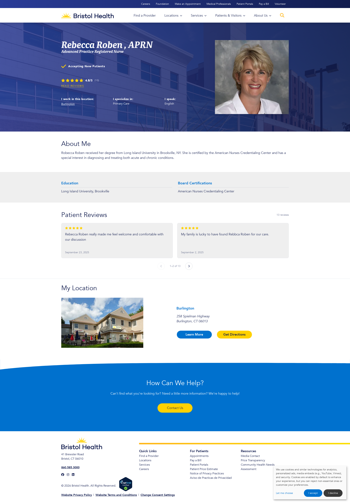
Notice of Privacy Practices (207, 473)
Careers (145, 4)
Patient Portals (245, 4)
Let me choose (284, 493)
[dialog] (309, 482)
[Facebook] (62, 475)
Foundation (162, 4)
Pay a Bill (264, 4)
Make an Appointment (188, 4)
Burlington (68, 104)
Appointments (199, 456)
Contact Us (175, 408)
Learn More (194, 334)
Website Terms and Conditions (116, 495)
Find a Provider (149, 456)
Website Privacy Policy (76, 495)
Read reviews (72, 86)
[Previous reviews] (161, 266)
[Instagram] (68, 475)
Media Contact (250, 456)
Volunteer (280, 4)
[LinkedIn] (73, 475)
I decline (333, 493)
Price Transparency (253, 460)
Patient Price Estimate (204, 469)
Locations (145, 460)
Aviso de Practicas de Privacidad (211, 478)
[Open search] (282, 15)
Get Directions (234, 334)
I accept (313, 493)
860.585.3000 (70, 467)
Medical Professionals (219, 4)
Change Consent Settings (158, 495)
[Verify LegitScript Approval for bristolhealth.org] (125, 484)
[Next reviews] (188, 266)
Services (144, 465)
